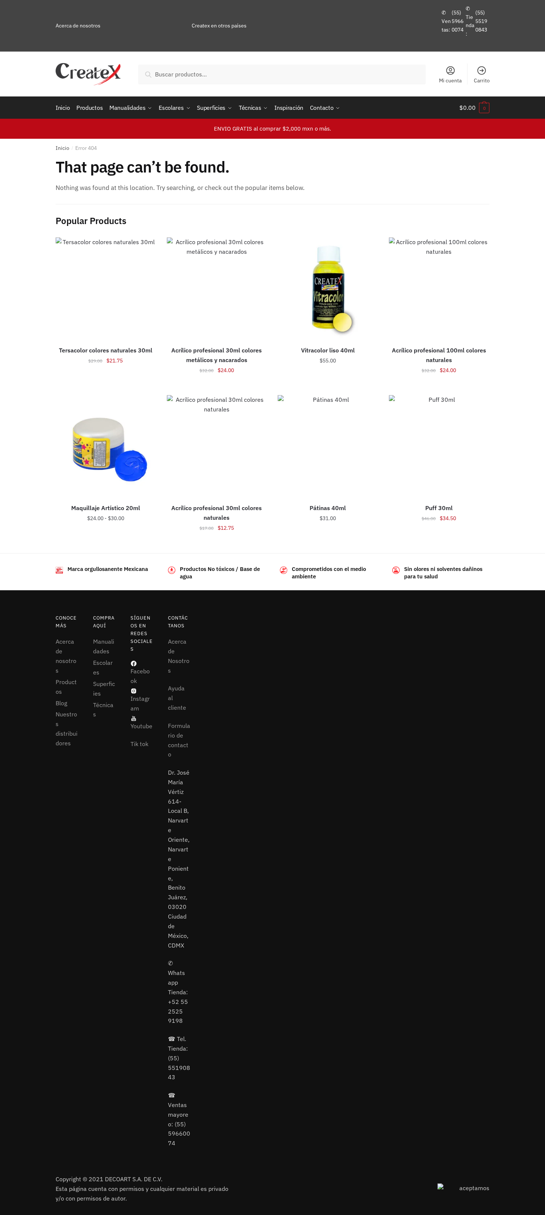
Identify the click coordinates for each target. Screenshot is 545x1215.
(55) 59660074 (457, 21)
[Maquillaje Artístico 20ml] (106, 445)
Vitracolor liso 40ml (328, 350)
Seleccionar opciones (105, 386)
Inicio (62, 148)
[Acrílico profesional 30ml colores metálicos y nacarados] (217, 287)
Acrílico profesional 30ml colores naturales (216, 512)
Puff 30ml (439, 508)
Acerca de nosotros (78, 25)
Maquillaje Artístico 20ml (105, 508)
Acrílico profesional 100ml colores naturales (439, 355)
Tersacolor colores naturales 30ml (105, 350)
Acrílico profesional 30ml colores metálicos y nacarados (216, 355)
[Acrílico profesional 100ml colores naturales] (439, 287)
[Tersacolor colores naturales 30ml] (106, 287)
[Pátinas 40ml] (328, 445)
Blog (61, 703)
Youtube (141, 726)
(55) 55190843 (481, 21)
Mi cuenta (450, 80)
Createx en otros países (219, 25)
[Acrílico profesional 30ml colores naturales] (217, 445)
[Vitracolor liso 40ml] (328, 287)
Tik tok (139, 744)
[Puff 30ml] (439, 445)
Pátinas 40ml (328, 508)
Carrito (482, 80)
